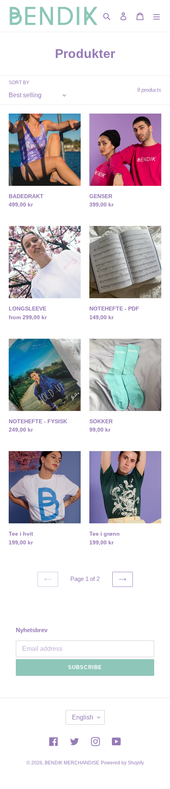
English (82, 717)
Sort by (19, 82)
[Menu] (156, 16)
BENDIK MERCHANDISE (72, 763)
